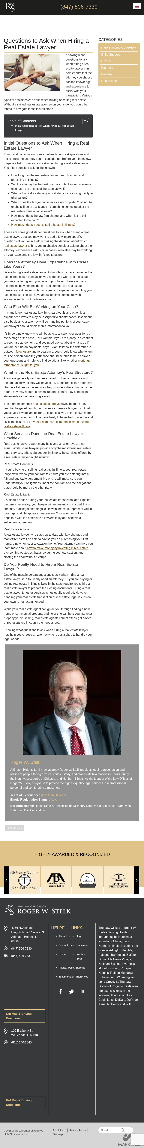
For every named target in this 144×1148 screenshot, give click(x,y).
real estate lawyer (15, 245)
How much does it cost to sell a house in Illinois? (43, 224)
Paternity (107, 67)
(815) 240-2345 (21, 1042)
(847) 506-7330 (79, 7)
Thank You (82, 976)
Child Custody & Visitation (118, 48)
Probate (106, 74)
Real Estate (109, 80)
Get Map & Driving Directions (19, 1016)
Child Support (110, 54)
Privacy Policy (67, 967)
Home (62, 954)
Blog (78, 936)
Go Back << (14, 828)
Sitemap (80, 967)
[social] (60, 991)
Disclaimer (82, 945)
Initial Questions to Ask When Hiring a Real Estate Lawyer (44, 128)
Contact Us (65, 945)
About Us (64, 936)
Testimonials (66, 976)
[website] (129, 1139)
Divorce (106, 61)
